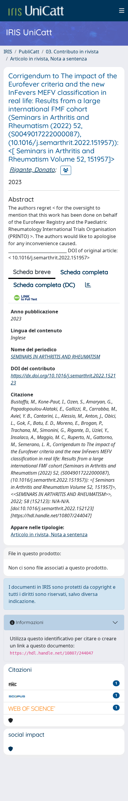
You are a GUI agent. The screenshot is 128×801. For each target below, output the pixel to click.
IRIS (8, 51)
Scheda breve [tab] (32, 271)
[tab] (88, 285)
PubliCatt (29, 51)
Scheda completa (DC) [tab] (44, 284)
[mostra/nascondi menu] (121, 11)
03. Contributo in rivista (72, 51)
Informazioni (29, 622)
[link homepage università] (36, 11)
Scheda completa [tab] (84, 272)
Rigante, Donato (32, 169)
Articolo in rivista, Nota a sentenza (48, 58)
